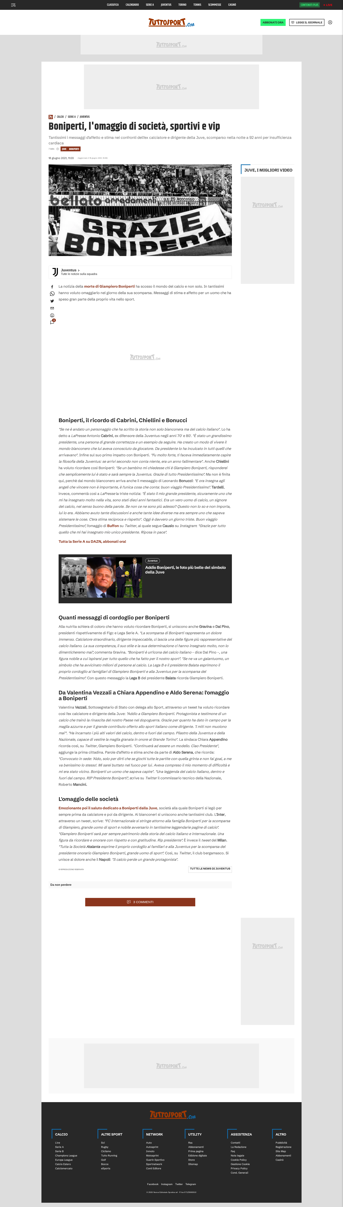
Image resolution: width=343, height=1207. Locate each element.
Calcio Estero (63, 1164)
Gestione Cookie (240, 1164)
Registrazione (283, 1147)
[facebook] (52, 286)
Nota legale (237, 1155)
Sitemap (193, 1164)
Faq (233, 1151)
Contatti (235, 1142)
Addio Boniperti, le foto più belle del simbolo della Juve (185, 569)
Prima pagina (195, 1151)
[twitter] (52, 301)
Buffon (113, 525)
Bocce (104, 1164)
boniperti (74, 149)
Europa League (64, 1159)
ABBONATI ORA (273, 22)
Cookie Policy (239, 1159)
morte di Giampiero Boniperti (109, 286)
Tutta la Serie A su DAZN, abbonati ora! (92, 541)
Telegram (190, 1184)
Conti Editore (153, 1168)
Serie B (59, 1151)
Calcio (60, 117)
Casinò (232, 4)
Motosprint (152, 1155)
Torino (182, 4)
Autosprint (152, 1147)
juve (64, 149)
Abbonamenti (196, 1147)
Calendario (132, 4)
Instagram (167, 1184)
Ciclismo (106, 1151)
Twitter (179, 1184)
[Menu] (13, 5)
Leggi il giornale (309, 22)
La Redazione (238, 1147)
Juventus (166, 4)
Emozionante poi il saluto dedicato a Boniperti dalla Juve (108, 808)
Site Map (281, 1151)
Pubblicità (281, 1142)
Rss (190, 1142)
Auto (149, 1142)
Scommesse (214, 4)
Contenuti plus (309, 5)
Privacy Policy (239, 1168)
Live (329, 5)
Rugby (104, 1147)
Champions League (66, 1155)
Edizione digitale (197, 1155)
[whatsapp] (52, 293)
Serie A (150, 4)
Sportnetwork (154, 1164)
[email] (52, 308)
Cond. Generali (239, 1172)
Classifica (113, 4)
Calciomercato (63, 1168)
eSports (105, 1168)
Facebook (152, 1184)
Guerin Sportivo (155, 1159)
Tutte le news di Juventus (210, 868)
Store (191, 1159)
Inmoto (150, 1151)
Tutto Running (109, 1155)
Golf (103, 1159)
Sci (103, 1142)
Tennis (197, 4)
